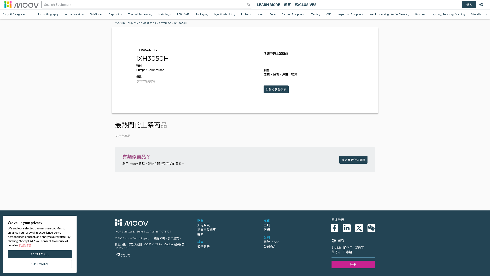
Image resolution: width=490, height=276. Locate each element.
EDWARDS (165, 23)
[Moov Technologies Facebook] (334, 228)
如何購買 (203, 225)
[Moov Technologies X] (359, 228)
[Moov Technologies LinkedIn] (347, 228)
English (336, 247)
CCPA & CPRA (153, 244)
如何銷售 (203, 246)
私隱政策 (120, 244)
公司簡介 (270, 246)
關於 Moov (271, 242)
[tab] (48, 14)
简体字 (348, 247)
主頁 (267, 225)
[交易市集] (21, 4)
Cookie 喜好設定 (174, 244)
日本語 (347, 252)
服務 (267, 229)
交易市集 (120, 23)
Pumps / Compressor (142, 23)
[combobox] (144, 4)
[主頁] (131, 222)
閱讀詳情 (25, 245)
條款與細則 (135, 244)
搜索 (200, 234)
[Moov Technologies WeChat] (371, 228)
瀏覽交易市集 (206, 229)
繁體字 (359, 247)
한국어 (336, 252)
